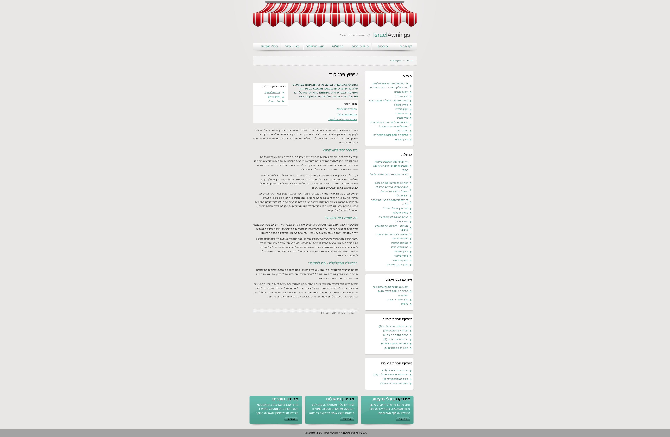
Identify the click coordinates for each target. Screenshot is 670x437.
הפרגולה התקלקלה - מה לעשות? (342, 119)
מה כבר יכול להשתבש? (347, 109)
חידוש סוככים (401, 91)
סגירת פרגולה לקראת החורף (393, 217)
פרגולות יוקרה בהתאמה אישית (392, 234)
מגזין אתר (292, 46)
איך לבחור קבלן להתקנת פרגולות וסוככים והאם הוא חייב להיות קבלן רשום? (390, 165)
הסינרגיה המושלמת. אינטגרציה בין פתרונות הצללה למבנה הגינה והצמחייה (390, 291)
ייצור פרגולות (401, 195)
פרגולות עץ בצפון (399, 247)
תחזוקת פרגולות (400, 260)
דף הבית (406, 46)
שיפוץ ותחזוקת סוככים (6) (394, 343)
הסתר (347, 103)
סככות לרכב (402, 130)
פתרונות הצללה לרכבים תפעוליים (390, 134)
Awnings (391, 34)
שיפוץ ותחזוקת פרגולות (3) (394, 383)
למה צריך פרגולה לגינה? (395, 208)
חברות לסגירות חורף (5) (395, 335)
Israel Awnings (331, 433)
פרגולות (338, 46)
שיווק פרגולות (401, 251)
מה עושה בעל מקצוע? (347, 114)
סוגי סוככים (360, 46)
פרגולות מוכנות (400, 238)
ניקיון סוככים (401, 109)
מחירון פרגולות (400, 212)
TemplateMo (309, 433)
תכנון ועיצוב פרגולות (397, 264)
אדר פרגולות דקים (272, 92)
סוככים (383, 46)
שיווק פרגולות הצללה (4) (395, 379)
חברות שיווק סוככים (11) (395, 339)
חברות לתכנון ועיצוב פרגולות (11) (391, 374)
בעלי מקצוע (269, 46)
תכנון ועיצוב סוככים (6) (396, 347)
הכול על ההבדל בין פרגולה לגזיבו (391, 182)
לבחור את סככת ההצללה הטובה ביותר (388, 100)
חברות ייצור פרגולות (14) (395, 370)
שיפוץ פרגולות (401, 255)
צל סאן (404, 303)
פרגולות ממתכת (399, 242)
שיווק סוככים (401, 139)
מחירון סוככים (401, 104)
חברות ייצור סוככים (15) (395, 330)
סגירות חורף (402, 113)
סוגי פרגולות (315, 46)
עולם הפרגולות (273, 101)
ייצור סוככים (402, 96)
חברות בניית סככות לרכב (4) (393, 326)
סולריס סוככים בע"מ (397, 299)
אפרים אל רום (274, 97)
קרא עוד (291, 419)
